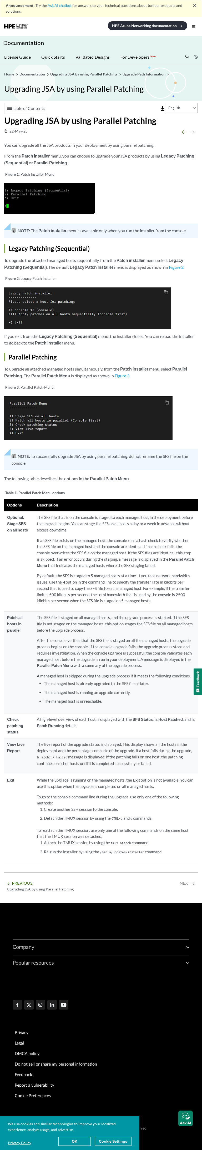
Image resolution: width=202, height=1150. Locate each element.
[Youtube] (63, 1005)
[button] (185, 1118)
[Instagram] (40, 1005)
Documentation (23, 42)
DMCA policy (27, 1054)
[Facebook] (17, 1005)
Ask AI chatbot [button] (60, 5)
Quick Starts (53, 56)
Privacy (21, 1033)
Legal (19, 1043)
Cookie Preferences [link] (33, 1096)
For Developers (138, 56)
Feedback (23, 1075)
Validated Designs (92, 56)
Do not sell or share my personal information (56, 1064)
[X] (29, 1005)
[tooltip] (162, 108)
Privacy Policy (19, 1143)
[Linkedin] (52, 1005)
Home (9, 74)
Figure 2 (176, 267)
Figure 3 (122, 375)
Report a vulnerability (34, 1085)
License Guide (17, 56)
